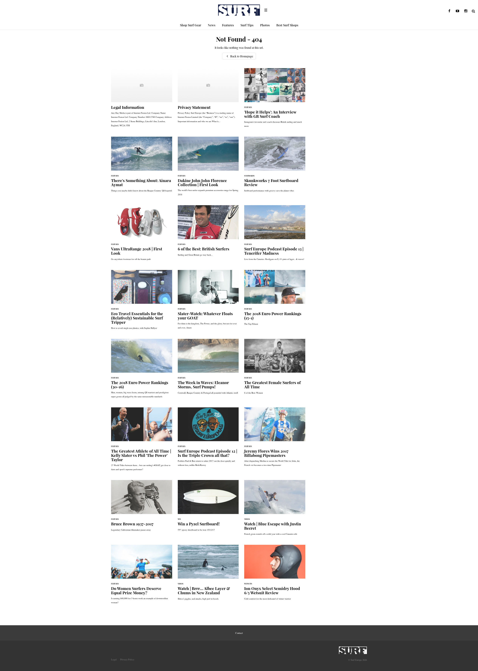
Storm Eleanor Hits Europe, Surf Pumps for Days (208, 368)
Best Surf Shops (287, 25)
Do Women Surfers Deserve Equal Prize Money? (141, 576)
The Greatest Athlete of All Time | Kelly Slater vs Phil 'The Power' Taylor (141, 441)
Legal (114, 659)
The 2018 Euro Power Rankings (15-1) (274, 299)
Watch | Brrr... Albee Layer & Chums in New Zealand (208, 574)
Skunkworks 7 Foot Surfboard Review (274, 166)
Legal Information (141, 99)
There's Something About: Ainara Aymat (141, 166)
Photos (265, 25)
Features (228, 25)
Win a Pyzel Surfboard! (208, 507)
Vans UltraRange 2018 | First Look (141, 234)
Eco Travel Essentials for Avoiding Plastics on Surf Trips (141, 301)
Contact (239, 633)
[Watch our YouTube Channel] (457, 11)
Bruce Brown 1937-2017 (141, 507)
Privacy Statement (208, 97)
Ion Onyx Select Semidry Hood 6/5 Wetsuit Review (274, 574)
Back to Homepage (241, 56)
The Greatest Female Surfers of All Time (274, 368)
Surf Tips (246, 25)
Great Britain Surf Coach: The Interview (274, 99)
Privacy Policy (127, 659)
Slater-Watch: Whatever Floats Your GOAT (208, 301)
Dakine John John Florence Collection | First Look (208, 168)
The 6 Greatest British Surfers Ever (208, 232)
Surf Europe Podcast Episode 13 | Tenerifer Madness (274, 234)
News (211, 25)
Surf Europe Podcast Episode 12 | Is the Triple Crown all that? (208, 438)
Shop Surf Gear (190, 25)
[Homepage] (353, 649)
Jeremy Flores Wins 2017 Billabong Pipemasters (274, 438)
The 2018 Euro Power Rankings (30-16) (141, 370)
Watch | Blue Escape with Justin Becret (274, 509)
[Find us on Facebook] (449, 11)
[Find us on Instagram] (465, 11)
